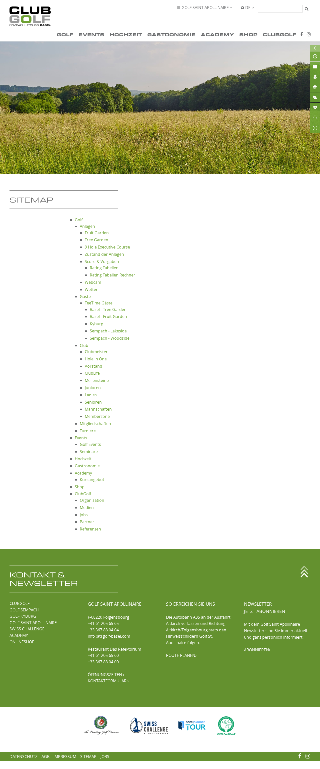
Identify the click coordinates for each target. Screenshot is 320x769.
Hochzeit (126, 34)
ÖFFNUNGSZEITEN (106, 674)
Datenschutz (24, 756)
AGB (46, 756)
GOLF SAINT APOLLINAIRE (33, 622)
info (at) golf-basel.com (109, 636)
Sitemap (88, 756)
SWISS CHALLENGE (27, 629)
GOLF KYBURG (23, 616)
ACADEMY (19, 635)
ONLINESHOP (22, 642)
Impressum (65, 756)
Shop (248, 34)
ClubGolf (279, 34)
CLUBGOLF (20, 603)
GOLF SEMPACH (24, 610)
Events (91, 34)
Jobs (104, 756)
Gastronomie (171, 34)
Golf (65, 34)
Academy (217, 34)
